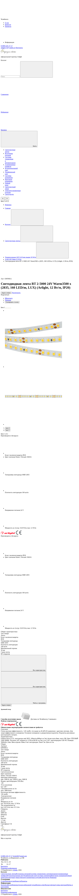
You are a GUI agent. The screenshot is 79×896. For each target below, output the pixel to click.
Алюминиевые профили (10, 165)
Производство (10, 881)
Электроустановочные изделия (30, 877)
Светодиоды (9, 194)
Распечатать (16, 293)
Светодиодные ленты (8, 874)
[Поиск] (36, 69)
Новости (8, 24)
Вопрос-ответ (40, 885)
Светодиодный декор (11, 877)
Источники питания (9, 154)
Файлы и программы (39, 703)
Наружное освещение (9, 180)
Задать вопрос (6, 293)
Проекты (8, 26)
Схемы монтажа (61, 885)
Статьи (33, 885)
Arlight (15, 870)
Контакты (19, 48)
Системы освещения (9, 176)
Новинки (8, 205)
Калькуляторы (50, 885)
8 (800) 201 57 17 (7, 856)
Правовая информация (9, 868)
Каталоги (4, 885)
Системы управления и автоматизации (44, 874)
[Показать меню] (27, 217)
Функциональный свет (15, 876)
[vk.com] (16, 854)
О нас (7, 23)
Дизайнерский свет (30, 876)
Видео (9, 885)
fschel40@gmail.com (20, 856)
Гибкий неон (7, 184)
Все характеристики (39, 670)
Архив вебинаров (24, 885)
